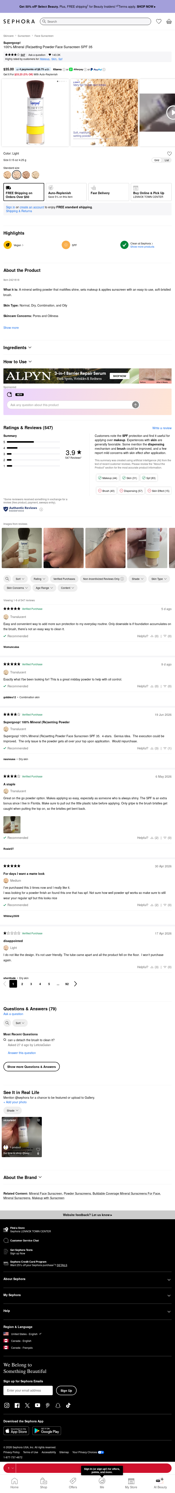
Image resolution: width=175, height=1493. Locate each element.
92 (67, 984)
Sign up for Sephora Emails (23, 1381)
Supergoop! (12, 43)
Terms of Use (30, 1452)
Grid (156, 160)
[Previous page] (5, 984)
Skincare (8, 35)
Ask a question (36, 55)
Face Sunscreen (44, 35)
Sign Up (66, 1390)
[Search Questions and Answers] (7, 1023)
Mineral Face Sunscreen (45, 1193)
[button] (64, 69)
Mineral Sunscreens (16, 1198)
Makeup (45, 59)
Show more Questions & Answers (31, 1066)
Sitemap (64, 1452)
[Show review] (22, 548)
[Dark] (26, 175)
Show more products (142, 246)
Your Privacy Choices (84, 1452)
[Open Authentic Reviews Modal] (41, 509)
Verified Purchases (64, 579)
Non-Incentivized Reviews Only (101, 579)
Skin (54, 59)
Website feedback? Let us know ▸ (87, 1215)
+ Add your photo (15, 1102)
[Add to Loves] (169, 154)
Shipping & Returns (19, 211)
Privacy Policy (11, 1452)
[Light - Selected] (16, 175)
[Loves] (159, 21)
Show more (11, 327)
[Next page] (75, 984)
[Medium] (7, 175)
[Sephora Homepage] (19, 21)
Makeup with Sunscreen (48, 1198)
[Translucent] (35, 175)
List (167, 160)
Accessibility (49, 1452)
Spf (60, 59)
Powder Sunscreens (77, 1193)
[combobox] (95, 21)
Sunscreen (24, 35)
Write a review (162, 428)
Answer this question (22, 1053)
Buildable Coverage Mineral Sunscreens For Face (126, 1193)
